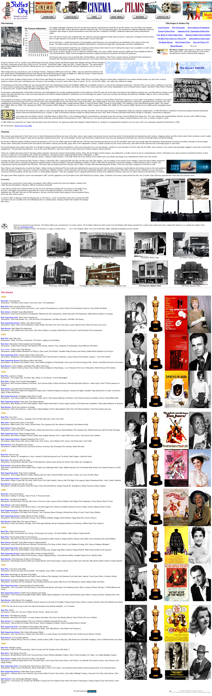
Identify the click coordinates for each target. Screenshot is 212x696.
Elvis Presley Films (182, 42)
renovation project (26, 227)
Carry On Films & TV (201, 42)
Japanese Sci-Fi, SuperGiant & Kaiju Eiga (193, 31)
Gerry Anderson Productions (199, 28)
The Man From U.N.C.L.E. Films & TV (172, 39)
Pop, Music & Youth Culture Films (170, 35)
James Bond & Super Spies (199, 39)
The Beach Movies (165, 42)
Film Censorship (178, 28)
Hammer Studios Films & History (198, 35)
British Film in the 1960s (23, 126)
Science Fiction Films (166, 31)
